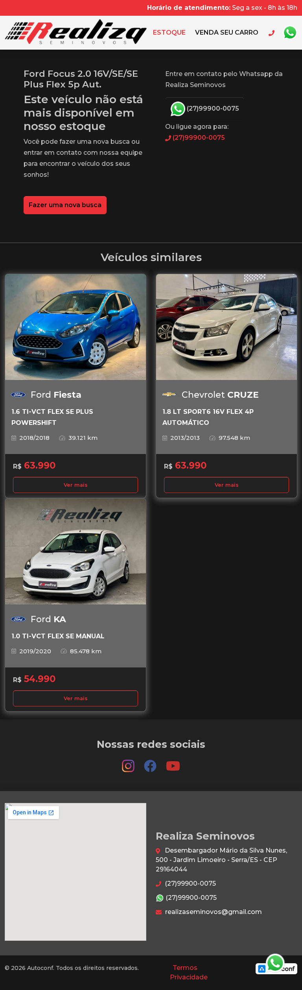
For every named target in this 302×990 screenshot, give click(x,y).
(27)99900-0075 (212, 108)
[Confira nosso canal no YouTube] (173, 762)
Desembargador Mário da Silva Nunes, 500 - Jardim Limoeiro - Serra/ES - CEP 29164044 (221, 860)
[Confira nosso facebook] (151, 762)
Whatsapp (289, 33)
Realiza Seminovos (76, 32)
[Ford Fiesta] (75, 327)
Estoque (169, 32)
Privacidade (189, 977)
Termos (185, 967)
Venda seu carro (226, 32)
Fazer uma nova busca (65, 205)
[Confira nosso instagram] (129, 762)
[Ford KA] (75, 552)
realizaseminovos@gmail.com (213, 912)
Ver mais (76, 485)
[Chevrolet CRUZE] (226, 327)
